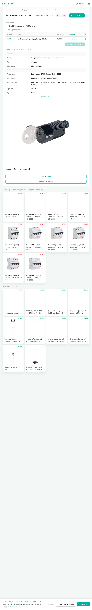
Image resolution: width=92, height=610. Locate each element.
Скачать (76, 15)
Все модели (46, 176)
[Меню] (88, 3)
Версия (72, 34)
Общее (57, 10)
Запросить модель (46, 181)
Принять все (83, 604)
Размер (60, 34)
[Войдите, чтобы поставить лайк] (58, 15)
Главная (8, 10)
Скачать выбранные (76, 44)
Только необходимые (66, 604)
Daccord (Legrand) (22, 169)
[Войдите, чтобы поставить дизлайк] (64, 15)
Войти (81, 3)
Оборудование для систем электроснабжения (37, 10)
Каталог (16, 10)
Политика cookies (16, 607)
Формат (11, 34)
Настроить (50, 604)
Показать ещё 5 (46, 97)
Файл (20, 34)
